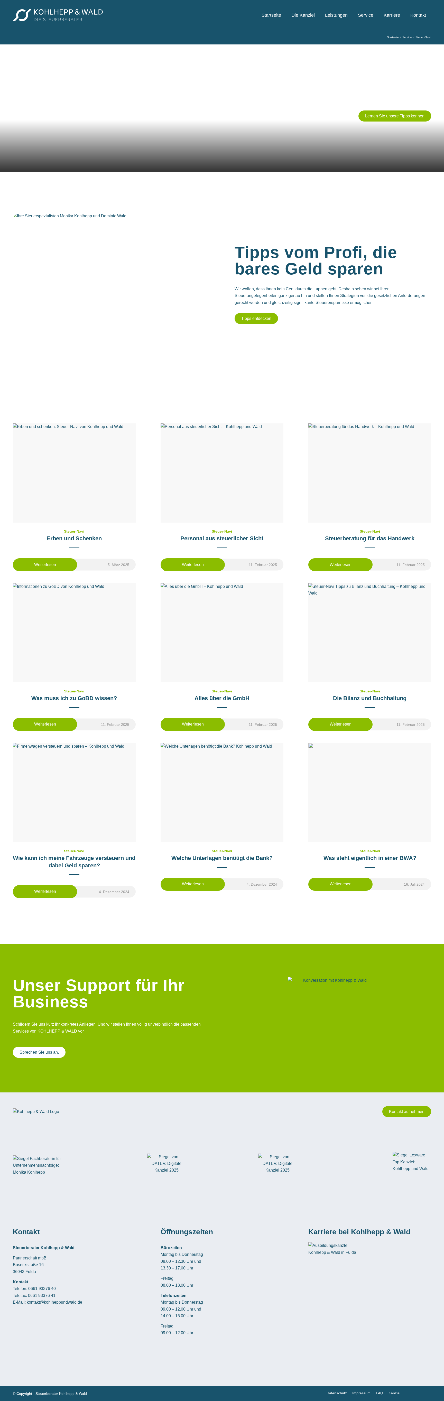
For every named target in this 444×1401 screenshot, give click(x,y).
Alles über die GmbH (222, 698)
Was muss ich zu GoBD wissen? (74, 698)
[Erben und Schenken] (74, 473)
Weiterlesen (45, 564)
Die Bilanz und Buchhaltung (369, 698)
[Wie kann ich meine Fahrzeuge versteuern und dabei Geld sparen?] (74, 792)
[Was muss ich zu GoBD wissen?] (74, 632)
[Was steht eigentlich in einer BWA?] (369, 792)
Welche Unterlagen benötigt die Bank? (222, 858)
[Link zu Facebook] (412, 1393)
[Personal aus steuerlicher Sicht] (222, 473)
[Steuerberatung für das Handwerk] (369, 473)
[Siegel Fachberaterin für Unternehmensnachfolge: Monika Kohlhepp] (38, 1165)
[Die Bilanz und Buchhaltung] (369, 632)
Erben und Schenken (74, 538)
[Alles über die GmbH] (222, 632)
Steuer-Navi (74, 531)
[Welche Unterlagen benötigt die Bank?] (222, 792)
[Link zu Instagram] (427, 1393)
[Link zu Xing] (419, 1393)
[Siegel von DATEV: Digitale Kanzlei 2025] (166, 1166)
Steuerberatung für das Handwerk (369, 538)
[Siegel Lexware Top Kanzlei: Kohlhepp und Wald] (412, 1165)
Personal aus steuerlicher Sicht (221, 538)
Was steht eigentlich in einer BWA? (369, 858)
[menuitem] (271, 15)
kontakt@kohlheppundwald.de (54, 1302)
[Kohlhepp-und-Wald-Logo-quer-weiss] (58, 15)
